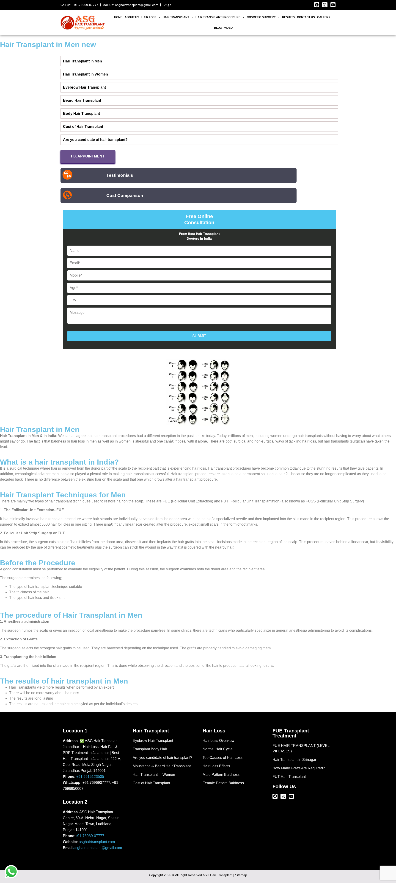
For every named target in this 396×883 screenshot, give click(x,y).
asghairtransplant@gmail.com (97, 848)
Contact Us (306, 17)
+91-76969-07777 (89, 836)
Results (288, 17)
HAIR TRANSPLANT (176, 17)
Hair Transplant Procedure (217, 17)
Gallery (323, 17)
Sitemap (241, 875)
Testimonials (119, 175)
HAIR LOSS (148, 17)
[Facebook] (316, 4)
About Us (132, 17)
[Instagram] (324, 4)
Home (118, 17)
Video (228, 27)
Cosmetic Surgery (261, 17)
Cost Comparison (124, 195)
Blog (218, 27)
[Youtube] (333, 4)
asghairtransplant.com (97, 842)
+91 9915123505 (90, 777)
